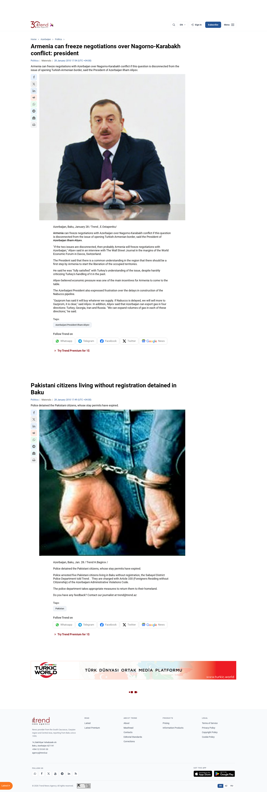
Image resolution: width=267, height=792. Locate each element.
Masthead (128, 728)
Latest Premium (92, 728)
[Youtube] (55, 774)
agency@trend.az (39, 753)
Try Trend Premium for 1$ (73, 350)
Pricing (166, 723)
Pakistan (59, 608)
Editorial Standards (133, 737)
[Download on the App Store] (203, 774)
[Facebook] (41, 774)
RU (232, 786)
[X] (48, 774)
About (126, 723)
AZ (226, 786)
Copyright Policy (210, 732)
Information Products (173, 728)
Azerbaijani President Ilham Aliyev (72, 325)
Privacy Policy (208, 728)
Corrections (129, 741)
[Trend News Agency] (40, 721)
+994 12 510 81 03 (40, 749)
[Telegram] (62, 774)
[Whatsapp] (35, 774)
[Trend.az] (42, 24)
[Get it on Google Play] (224, 774)
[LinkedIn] (69, 774)
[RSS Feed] (75, 774)
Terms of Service (210, 723)
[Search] (174, 25)
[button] (34, 77)
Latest (88, 723)
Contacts (128, 732)
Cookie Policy (208, 737)
